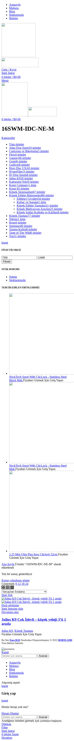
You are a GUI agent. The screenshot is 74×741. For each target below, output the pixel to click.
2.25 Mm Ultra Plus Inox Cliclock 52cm (33, 554)
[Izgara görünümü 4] (12, 588)
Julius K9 (7, 630)
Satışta (13, 276)
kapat (5, 242)
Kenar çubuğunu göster (16, 580)
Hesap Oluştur (10, 713)
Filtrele (6, 261)
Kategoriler (8, 138)
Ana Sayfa (8, 564)
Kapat (5, 652)
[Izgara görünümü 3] (8, 588)
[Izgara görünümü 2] (4, 588)
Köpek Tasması (23, 630)
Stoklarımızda (17, 280)
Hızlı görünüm (10, 605)
